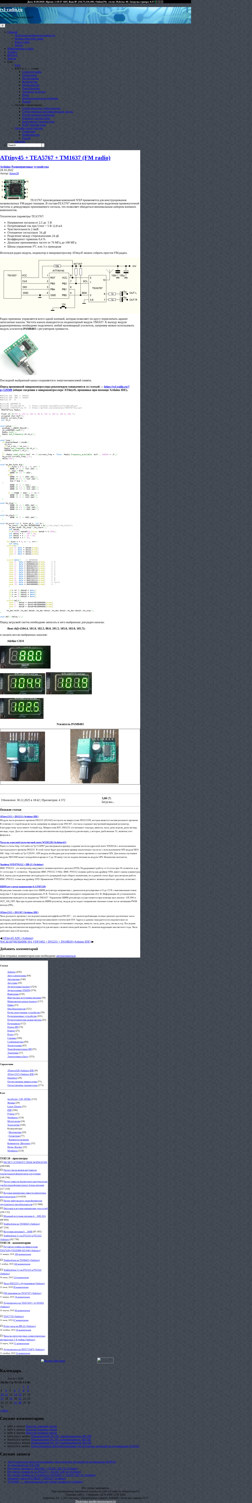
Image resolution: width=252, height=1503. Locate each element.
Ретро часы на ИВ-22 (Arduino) (20, 1326)
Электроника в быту (17, 1056)
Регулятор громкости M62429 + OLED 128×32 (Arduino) (42, 1468)
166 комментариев (22, 1264)
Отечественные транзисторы (22, 1085)
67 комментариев (20, 1320)
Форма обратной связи (29, 38)
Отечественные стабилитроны (41, 108)
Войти (19, 45)
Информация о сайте (20, 48)
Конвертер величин (19, 1139)
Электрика (12, 1052)
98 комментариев (20, 1287)
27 (15, 1402)
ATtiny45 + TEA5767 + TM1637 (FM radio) (55, 157)
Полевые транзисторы (36, 118)
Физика (11, 1102)
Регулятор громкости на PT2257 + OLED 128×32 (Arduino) (44, 1471)
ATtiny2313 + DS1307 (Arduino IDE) (19, 912)
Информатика (31, 134)
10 (2, 1394)
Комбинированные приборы (40, 98)
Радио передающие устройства (23, 1012)
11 (6, 1394)
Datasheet (12, 1077)
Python (11, 1113)
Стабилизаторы (15, 1041)
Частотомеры (30, 78)
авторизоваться (65, 955)
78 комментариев (22, 1297)
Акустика (12, 983)
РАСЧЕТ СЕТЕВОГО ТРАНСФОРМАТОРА (25, 1162)
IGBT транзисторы (34, 124)
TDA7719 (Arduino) (14, 1316)
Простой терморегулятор (41, 1426)
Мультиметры (30, 85)
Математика (15, 1132)
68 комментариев (22, 1310)
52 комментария (23, 1353)
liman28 (14, 173)
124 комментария (21, 1277)
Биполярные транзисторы (38, 121)
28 (19, 1402)
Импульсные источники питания (24, 997)
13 (15, 1394)
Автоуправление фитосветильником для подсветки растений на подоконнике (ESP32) (85, 1446)
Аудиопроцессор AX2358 (23, 1465)
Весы (25, 95)
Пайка (10, 1005)
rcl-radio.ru (11, 9)
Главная (12, 32)
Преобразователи (16, 1008)
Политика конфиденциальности (35, 35)
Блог (18, 65)
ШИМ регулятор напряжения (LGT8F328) (23, 886)
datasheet (20, 141)
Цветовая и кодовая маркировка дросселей (26, 1208)
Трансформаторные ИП (19, 1049)
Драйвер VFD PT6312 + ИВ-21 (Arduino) (21, 864)
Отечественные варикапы (38, 114)
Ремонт (11, 1030)
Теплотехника (31, 88)
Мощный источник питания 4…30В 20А (25, 1216)
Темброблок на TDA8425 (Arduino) (22, 1223)
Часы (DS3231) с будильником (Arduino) (24, 1283)
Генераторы (29, 75)
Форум (11, 58)
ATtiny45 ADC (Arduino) (18, 938)
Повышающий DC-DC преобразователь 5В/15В (61, 1436)
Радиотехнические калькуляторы (24, 1019)
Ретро (10, 1034)
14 (19, 1394)
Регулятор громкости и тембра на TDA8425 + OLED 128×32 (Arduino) (51, 1475)
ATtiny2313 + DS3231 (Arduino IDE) (19, 816)
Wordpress (12, 1117)
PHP (9, 1110)
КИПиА (12, 55)
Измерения (13, 994)
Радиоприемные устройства (30, 166)
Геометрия (28, 131)
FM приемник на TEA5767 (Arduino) (22, 1293)
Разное (26, 101)
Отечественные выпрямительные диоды (47, 111)
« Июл (4, 1410)
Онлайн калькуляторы (29, 128)
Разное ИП (12, 1027)
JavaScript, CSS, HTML (19, 1099)
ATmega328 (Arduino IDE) (20, 1070)
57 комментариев (21, 1343)
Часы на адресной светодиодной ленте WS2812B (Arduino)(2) (33, 842)
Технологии (13, 1124)
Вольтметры (29, 81)
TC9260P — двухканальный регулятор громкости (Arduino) (45, 1481)
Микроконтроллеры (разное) (22, 1001)
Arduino (12, 51)
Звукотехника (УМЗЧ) (18, 990)
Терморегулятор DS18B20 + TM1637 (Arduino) (36, 1478)
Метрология (13, 1121)
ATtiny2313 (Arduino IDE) (20, 1074)
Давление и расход (34, 91)
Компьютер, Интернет (18, 1143)
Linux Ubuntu (14, 1106)
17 (2, 1398)
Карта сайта (22, 42)
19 (10, 1398)
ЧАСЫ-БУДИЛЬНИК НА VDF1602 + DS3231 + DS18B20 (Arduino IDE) (45, 941)
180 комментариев (23, 1254)
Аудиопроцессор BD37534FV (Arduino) (24, 1349)
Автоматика (13, 979)
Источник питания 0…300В (18, 1231)
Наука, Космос (14, 1147)
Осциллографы (31, 71)
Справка (11, 1038)
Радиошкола (13, 1023)
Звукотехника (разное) (19, 986)
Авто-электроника (16, 975)
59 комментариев (23, 1330)
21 (19, 1398)
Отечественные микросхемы (22, 1081)
